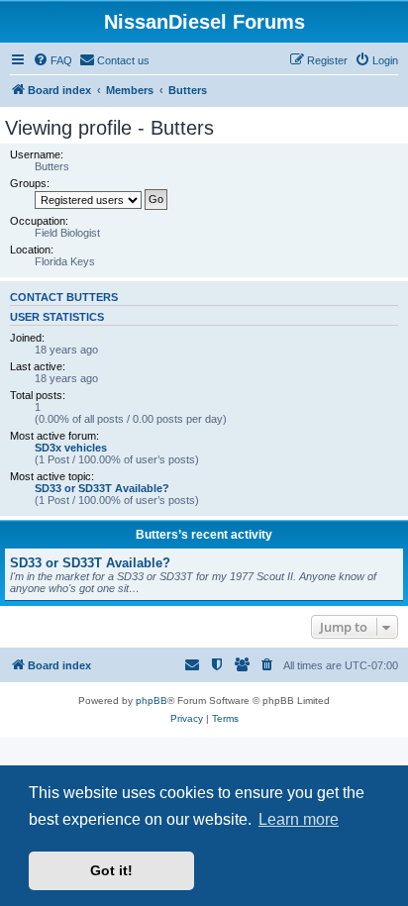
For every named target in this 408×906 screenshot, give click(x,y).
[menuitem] (52, 60)
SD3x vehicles (71, 447)
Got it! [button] (111, 870)
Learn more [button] (298, 819)
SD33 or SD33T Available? (102, 488)
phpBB (151, 700)
